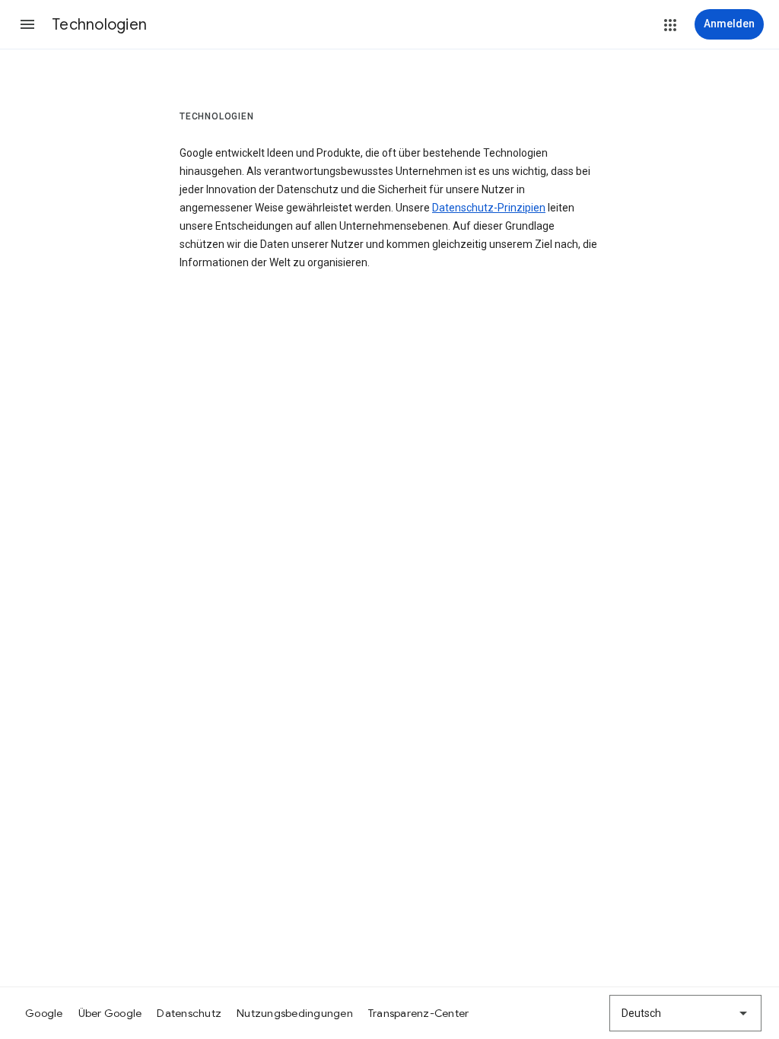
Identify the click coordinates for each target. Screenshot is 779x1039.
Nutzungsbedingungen (295, 1013)
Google (44, 1013)
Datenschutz (189, 1013)
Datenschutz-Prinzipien (488, 208)
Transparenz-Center (418, 1013)
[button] (27, 24)
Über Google (110, 1013)
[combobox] (685, 1013)
